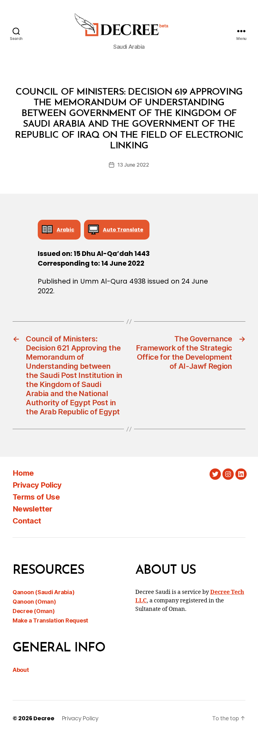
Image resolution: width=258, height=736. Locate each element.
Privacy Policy (37, 485)
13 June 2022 (133, 165)
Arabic (65, 229)
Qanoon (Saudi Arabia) (43, 592)
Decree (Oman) (34, 611)
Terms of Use (36, 496)
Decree (43, 718)
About (21, 670)
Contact (27, 520)
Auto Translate (123, 229)
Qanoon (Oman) (34, 601)
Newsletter (32, 508)
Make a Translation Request (50, 620)
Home (23, 473)
